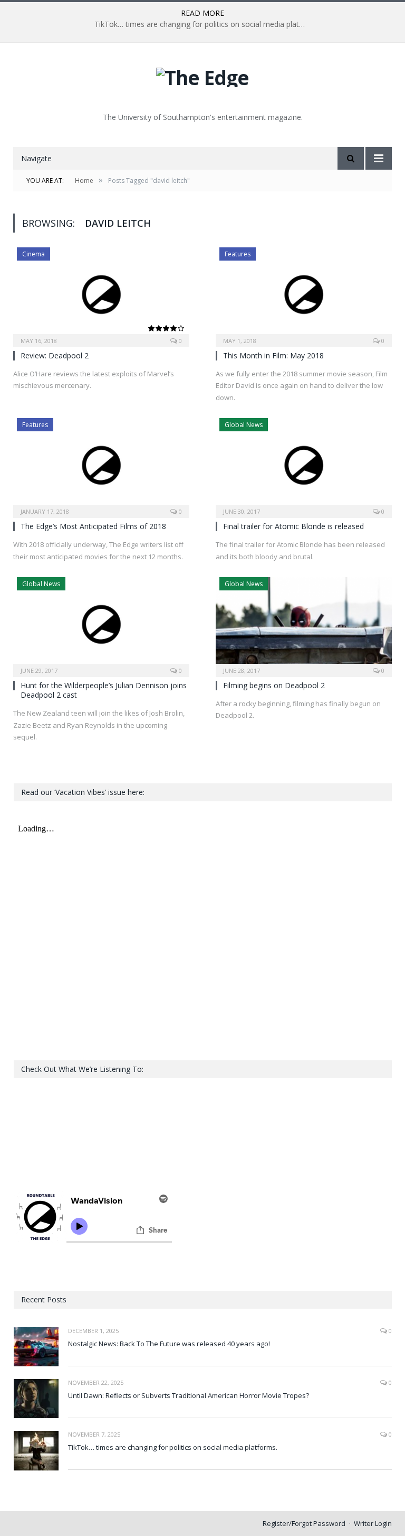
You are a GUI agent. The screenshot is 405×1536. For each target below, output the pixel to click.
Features (237, 253)
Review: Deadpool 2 (55, 355)
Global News (244, 424)
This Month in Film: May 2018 (273, 355)
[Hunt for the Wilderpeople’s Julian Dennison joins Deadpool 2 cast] (101, 623)
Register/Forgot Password (304, 1523)
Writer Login (373, 1523)
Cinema (33, 253)
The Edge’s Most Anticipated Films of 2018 (93, 526)
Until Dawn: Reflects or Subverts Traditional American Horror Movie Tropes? (188, 1395)
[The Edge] (202, 74)
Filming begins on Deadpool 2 (274, 685)
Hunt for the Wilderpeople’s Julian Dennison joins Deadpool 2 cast (104, 690)
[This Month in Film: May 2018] (304, 293)
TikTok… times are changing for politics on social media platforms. (202, 24)
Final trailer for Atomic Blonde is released (293, 526)
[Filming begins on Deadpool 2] (304, 623)
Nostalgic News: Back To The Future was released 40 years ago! (169, 1343)
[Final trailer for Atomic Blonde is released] (304, 464)
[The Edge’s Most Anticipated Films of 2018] (101, 464)
